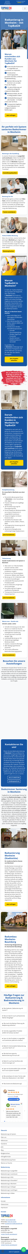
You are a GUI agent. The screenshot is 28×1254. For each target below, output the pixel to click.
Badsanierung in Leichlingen (9, 1190)
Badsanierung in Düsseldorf (9, 1180)
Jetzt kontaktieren (9, 535)
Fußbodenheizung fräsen (8, 1160)
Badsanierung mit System (8, 1134)
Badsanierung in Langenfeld (9, 1171)
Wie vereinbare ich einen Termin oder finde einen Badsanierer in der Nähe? (14, 1077)
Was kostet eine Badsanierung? (13, 1083)
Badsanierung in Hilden (8, 1193)
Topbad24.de (11, 1090)
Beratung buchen (8, 251)
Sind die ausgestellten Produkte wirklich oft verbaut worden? (12, 1032)
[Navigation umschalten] (25, 8)
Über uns (3, 1137)
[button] (3, 1251)
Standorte (4, 1144)
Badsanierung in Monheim (8, 1184)
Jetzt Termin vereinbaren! (9, 1234)
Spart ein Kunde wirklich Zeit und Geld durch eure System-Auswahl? (14, 1069)
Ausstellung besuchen (10, 173)
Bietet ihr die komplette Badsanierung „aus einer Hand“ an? (14, 1047)
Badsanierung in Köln (7, 1177)
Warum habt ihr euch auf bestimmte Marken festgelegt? (13, 1017)
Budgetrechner (5, 1153)
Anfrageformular (6, 1156)
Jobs (2, 1147)
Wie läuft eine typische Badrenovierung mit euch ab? (10, 1054)
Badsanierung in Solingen (8, 1187)
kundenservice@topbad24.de (13, 1223)
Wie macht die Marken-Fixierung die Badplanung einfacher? (13, 1024)
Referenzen (4, 1140)
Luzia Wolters (14, 1104)
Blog (2, 1150)
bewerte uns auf (13, 1099)
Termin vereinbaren (9, 212)
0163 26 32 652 (12, 1222)
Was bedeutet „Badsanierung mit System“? (12, 1009)
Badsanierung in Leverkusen (9, 1174)
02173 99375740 (10, 1220)
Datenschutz (4, 1204)
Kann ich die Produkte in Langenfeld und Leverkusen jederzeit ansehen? (13, 1039)
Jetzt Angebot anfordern (14, 359)
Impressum (4, 1207)
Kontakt (3, 1201)
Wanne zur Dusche (6, 1163)
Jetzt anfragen (11, 115)
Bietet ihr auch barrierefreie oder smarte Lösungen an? (12, 1062)
